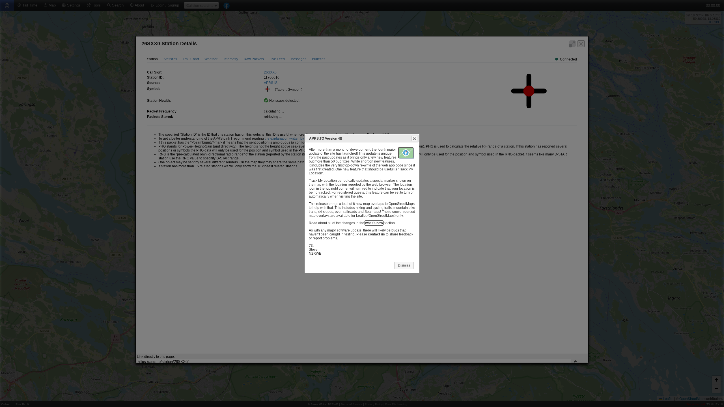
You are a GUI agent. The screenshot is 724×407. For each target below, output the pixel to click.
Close (414, 138)
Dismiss (404, 265)
